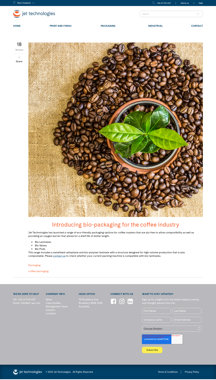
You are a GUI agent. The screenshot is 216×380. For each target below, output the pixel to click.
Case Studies (53, 302)
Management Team (57, 306)
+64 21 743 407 (164, 3)
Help (201, 3)
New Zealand (24, 3)
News (49, 299)
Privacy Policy (192, 372)
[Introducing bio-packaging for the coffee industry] (115, 130)
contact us (59, 255)
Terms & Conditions (168, 372)
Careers (50, 309)
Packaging (34, 265)
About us (185, 3)
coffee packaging (38, 271)
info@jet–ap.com (30, 302)
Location (51, 313)
